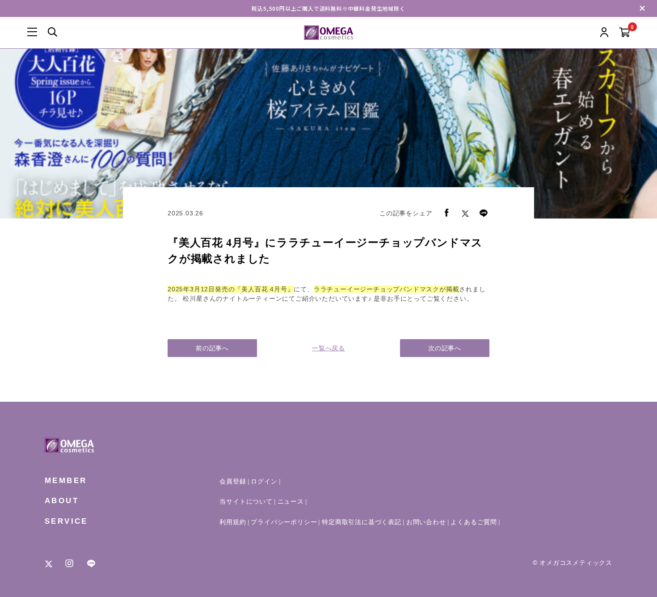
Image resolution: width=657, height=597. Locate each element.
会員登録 (232, 481)
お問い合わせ (426, 522)
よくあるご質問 (474, 522)
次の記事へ (444, 348)
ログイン (264, 481)
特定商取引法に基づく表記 (361, 522)
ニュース (291, 501)
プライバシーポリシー (284, 522)
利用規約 (232, 522)
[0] (624, 33)
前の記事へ (212, 348)
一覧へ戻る (328, 348)
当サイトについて (245, 501)
